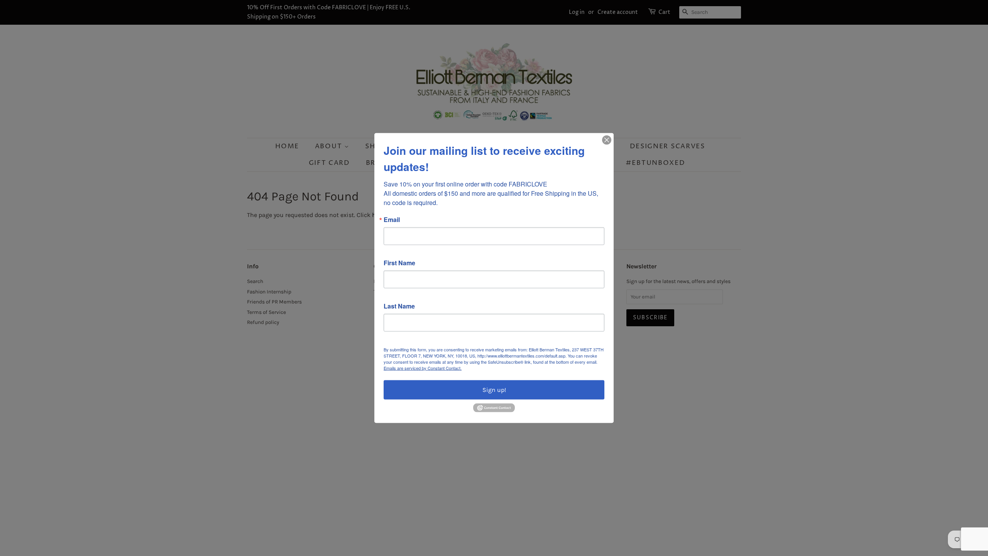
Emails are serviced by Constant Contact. (423, 368)
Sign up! (494, 389)
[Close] (606, 140)
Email (392, 220)
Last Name (399, 306)
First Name (399, 263)
